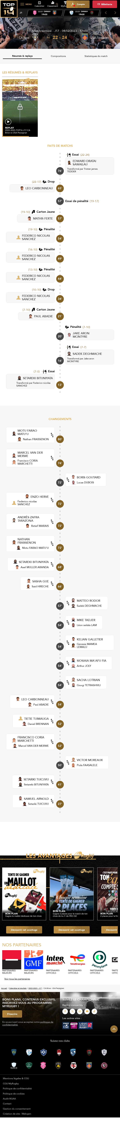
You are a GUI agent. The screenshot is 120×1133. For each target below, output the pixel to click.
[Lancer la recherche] (57, 4)
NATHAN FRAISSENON (27, 540)
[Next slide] (115, 13)
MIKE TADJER (86, 620)
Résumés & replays (22, 56)
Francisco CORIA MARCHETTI (28, 462)
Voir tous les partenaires (17, 978)
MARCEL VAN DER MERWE (30, 454)
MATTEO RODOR (88, 600)
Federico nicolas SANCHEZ (33, 384)
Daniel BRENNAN (38, 723)
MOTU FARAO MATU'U (27, 432)
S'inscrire (12, 1014)
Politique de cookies (14, 1093)
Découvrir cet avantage (24, 930)
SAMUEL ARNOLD (36, 798)
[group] (45, 13)
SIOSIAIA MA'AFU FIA (91, 660)
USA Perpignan (100, 37)
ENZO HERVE (40, 496)
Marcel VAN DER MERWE (33, 745)
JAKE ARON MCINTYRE (81, 334)
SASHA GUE (40, 581)
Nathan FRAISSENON (36, 439)
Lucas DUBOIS (85, 482)
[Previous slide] (105, 13)
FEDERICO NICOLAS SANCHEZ (36, 237)
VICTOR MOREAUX (90, 760)
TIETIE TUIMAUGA (36, 718)
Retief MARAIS (40, 525)
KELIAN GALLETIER (90, 639)
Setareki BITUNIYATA (36, 784)
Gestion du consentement (17, 1108)
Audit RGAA (9, 1098)
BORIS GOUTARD (88, 477)
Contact (7, 1103)
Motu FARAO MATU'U (35, 547)
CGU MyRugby (11, 1083)
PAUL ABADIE (43, 316)
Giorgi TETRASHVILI (89, 685)
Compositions (58, 56)
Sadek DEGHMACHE (89, 605)
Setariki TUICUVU (38, 803)
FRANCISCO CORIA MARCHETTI (31, 739)
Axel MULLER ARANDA (35, 567)
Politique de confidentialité (17, 1088)
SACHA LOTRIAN (88, 680)
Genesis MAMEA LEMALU (87, 645)
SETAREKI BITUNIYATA (38, 378)
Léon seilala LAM (87, 625)
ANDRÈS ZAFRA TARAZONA (28, 518)
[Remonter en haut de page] (114, 1029)
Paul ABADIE (41, 704)
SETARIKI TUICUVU (36, 779)
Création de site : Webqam (17, 1113)
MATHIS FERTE (43, 218)
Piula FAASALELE (87, 765)
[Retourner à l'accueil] (9, 10)
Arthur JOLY (84, 665)
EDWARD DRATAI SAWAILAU (84, 162)
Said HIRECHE (40, 586)
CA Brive (24, 37)
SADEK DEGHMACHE (87, 353)
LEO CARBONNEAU (39, 188)
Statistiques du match (96, 56)
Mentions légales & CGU (16, 1078)
